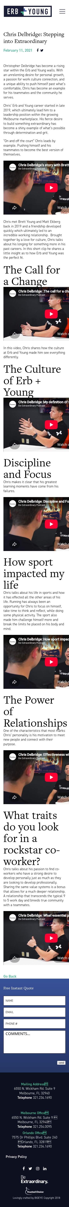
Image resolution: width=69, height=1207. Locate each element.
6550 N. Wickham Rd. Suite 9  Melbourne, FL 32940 (34, 1119)
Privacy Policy (16, 1156)
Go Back (9, 976)
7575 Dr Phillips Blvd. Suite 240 (34, 1137)
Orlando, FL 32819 (34, 1142)
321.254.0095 (42, 1126)
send (61, 1062)
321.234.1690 (42, 1097)
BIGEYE (38, 1198)
